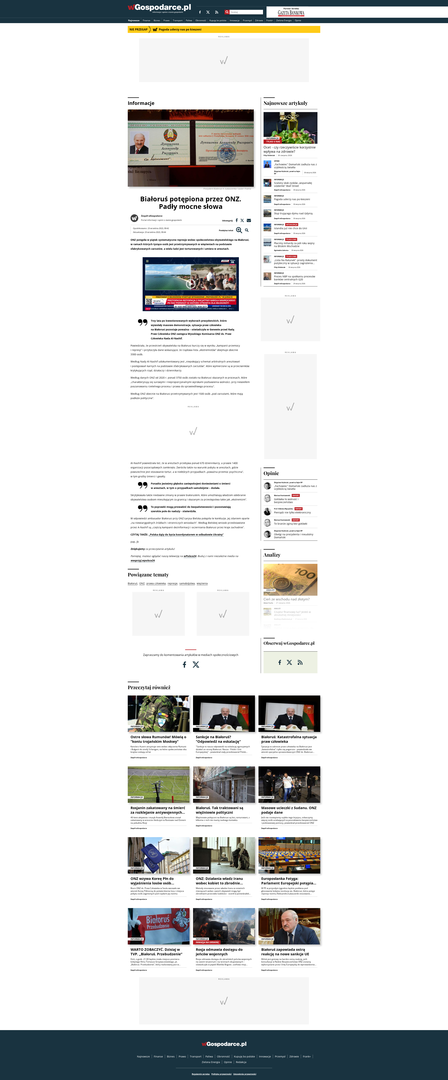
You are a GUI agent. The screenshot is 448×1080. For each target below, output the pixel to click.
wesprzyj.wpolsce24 (143, 560)
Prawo (166, 20)
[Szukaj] (227, 12)
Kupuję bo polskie (217, 20)
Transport (178, 20)
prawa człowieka (156, 583)
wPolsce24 (190, 556)
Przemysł (247, 20)
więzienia (202, 583)
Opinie (298, 20)
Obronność (200, 20)
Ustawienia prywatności (244, 1074)
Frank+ (269, 20)
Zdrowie (259, 20)
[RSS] (216, 12)
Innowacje (235, 20)
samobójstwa (187, 583)
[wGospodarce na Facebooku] (200, 12)
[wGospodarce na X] (208, 12)
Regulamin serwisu (201, 1074)
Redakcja (241, 1062)
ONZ (142, 583)
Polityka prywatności (221, 1074)
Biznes (157, 20)
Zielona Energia (284, 20)
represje (172, 583)
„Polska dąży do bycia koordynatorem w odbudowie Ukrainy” (186, 534)
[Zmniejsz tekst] (247, 230)
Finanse (146, 20)
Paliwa (189, 20)
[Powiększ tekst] (239, 230)
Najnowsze (133, 20)
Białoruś (132, 583)
